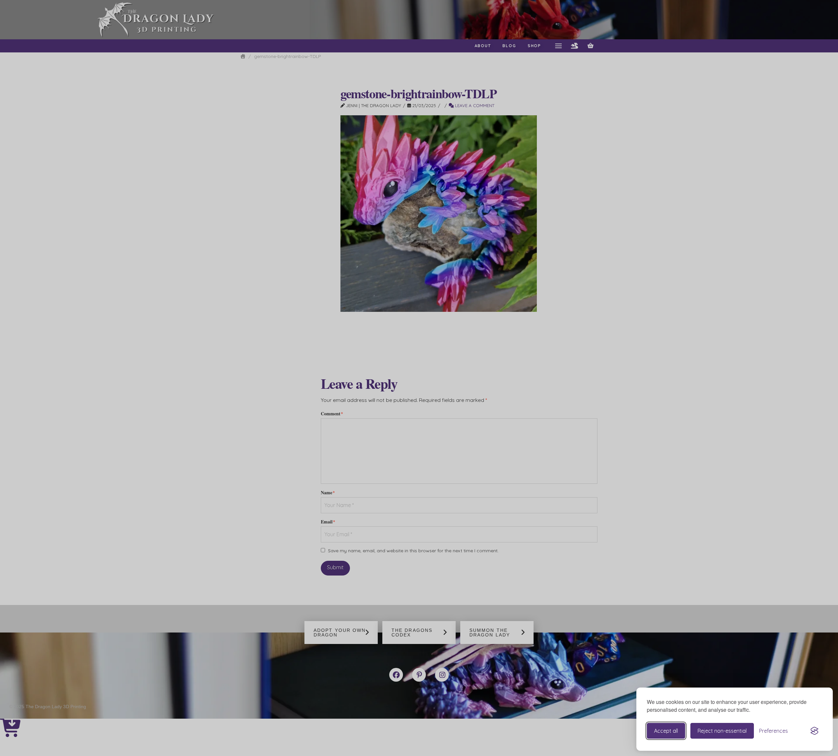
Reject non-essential (722, 731)
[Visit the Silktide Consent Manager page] (814, 731)
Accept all (666, 731)
